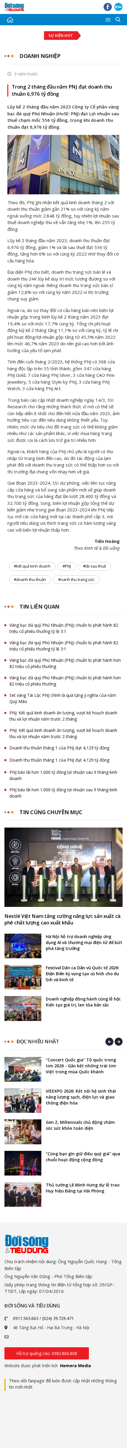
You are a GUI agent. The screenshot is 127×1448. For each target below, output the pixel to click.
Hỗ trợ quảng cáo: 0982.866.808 (46, 1353)
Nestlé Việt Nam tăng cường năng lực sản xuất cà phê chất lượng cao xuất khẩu (62, 919)
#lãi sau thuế (94, 566)
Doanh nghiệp (39, 55)
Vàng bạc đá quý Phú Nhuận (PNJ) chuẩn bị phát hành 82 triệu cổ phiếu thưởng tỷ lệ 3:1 (63, 628)
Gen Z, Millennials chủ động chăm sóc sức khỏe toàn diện (80, 1125)
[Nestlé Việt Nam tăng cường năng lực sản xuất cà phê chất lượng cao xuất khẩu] (63, 867)
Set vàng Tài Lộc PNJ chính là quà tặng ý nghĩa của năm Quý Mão (62, 698)
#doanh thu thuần (30, 579)
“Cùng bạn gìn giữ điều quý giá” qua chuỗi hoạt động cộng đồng (83, 1156)
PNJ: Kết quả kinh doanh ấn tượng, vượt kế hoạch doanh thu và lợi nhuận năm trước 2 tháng (63, 716)
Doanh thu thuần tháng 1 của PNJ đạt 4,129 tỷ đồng (59, 748)
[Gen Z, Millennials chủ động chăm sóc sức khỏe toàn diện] (22, 1131)
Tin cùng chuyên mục (50, 812)
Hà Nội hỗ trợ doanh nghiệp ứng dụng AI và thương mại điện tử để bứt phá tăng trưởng (84, 942)
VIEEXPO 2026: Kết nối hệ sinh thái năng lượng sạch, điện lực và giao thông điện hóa (81, 1097)
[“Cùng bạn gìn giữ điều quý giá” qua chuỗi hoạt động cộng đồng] (22, 1163)
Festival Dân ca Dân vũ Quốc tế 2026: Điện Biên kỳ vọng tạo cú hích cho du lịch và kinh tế (82, 973)
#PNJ (67, 566)
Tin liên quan (39, 606)
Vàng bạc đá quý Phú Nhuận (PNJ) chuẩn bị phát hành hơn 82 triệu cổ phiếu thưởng (65, 663)
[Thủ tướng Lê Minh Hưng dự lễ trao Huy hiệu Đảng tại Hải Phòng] (22, 1194)
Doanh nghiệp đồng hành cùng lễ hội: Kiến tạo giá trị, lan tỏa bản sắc (83, 1002)
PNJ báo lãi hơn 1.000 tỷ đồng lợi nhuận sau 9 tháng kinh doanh (63, 775)
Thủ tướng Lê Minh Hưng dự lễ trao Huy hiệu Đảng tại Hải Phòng (83, 1188)
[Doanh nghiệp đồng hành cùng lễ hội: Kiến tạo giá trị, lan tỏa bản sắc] (22, 1008)
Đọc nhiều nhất (38, 1041)
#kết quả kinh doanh (32, 566)
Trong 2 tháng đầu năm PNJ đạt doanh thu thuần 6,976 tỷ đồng (62, 90)
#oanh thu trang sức (76, 579)
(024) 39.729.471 (58, 1318)
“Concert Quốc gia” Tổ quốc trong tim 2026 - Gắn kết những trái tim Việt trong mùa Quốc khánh (81, 1065)
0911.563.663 (25, 1318)
